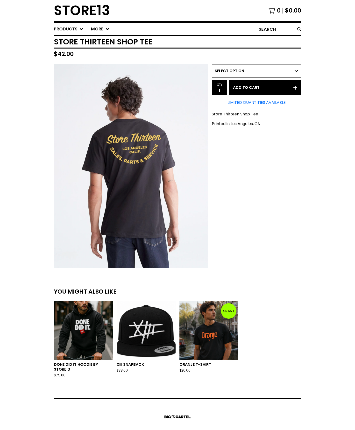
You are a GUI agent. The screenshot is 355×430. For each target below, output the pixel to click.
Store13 (82, 10)
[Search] (299, 29)
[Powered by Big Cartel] (177, 416)
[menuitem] (68, 29)
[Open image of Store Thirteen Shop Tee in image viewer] (131, 166)
